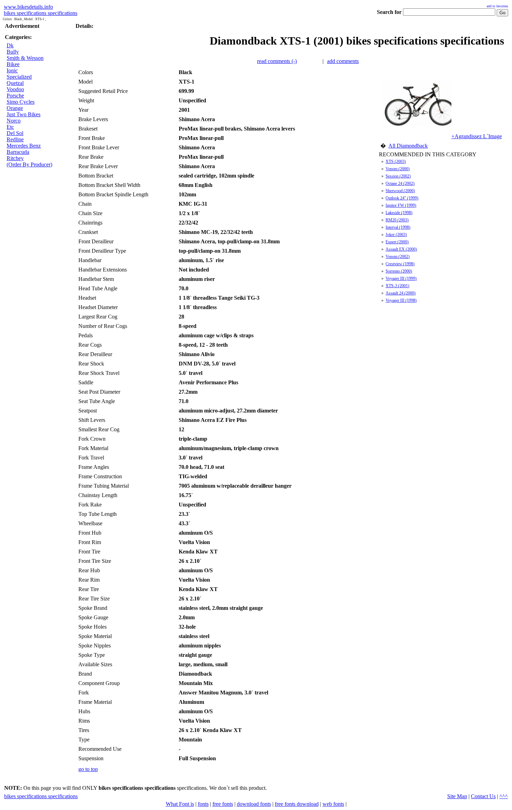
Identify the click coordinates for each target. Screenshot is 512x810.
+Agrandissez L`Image (476, 136)
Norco (14, 121)
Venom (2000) (398, 168)
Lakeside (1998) (399, 212)
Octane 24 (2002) (400, 183)
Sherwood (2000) (400, 190)
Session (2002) (398, 176)
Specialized (19, 77)
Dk (10, 45)
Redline (15, 139)
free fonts (222, 804)
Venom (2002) (398, 256)
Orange (15, 108)
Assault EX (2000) (401, 249)
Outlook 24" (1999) (402, 198)
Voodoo (15, 89)
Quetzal (15, 83)
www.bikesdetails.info (28, 7)
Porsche (15, 96)
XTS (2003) (396, 161)
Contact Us (483, 796)
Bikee (13, 64)
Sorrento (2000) (399, 271)
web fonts (333, 804)
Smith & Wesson (25, 58)
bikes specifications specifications (40, 13)
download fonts (254, 804)
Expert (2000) (397, 241)
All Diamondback (408, 146)
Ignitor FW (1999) (401, 205)
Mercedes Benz (24, 146)
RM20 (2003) (397, 220)
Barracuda (18, 152)
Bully (13, 52)
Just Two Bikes (23, 114)
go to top (88, 769)
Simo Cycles (20, 102)
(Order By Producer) (29, 164)
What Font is (180, 804)
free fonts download (297, 804)
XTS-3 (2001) (397, 285)
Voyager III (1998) (401, 300)
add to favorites (497, 6)
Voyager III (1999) (401, 278)
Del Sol (15, 133)
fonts (203, 804)
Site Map (457, 796)
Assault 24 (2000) (401, 293)
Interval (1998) (398, 227)
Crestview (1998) (400, 263)
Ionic (12, 70)
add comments (343, 61)
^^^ (503, 796)
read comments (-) (277, 61)
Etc (10, 127)
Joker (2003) (396, 234)
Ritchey (15, 158)
